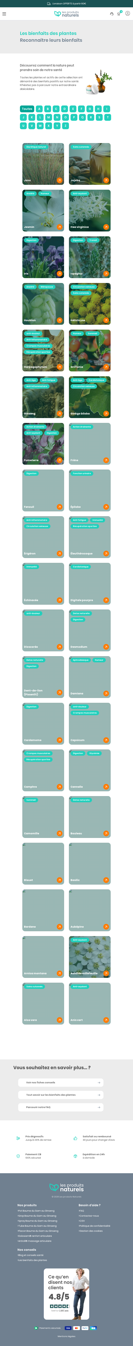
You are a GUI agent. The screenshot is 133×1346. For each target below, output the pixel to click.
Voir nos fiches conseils (40, 1082)
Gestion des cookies (91, 1231)
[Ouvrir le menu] (4, 13)
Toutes (27, 109)
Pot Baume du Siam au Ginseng (36, 1210)
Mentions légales (66, 1336)
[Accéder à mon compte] (128, 13)
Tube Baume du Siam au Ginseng (37, 1226)
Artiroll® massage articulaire (34, 1241)
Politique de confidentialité (95, 1226)
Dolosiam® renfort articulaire (35, 1236)
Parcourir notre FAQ (38, 1107)
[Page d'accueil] (66, 14)
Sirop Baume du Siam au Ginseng (37, 1215)
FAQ (82, 1210)
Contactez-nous (89, 1215)
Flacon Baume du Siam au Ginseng (38, 1231)
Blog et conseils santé (30, 1255)
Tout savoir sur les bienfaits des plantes (51, 1094)
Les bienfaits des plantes (32, 1260)
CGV (82, 1220)
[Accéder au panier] (119, 15)
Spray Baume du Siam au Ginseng (37, 1220)
